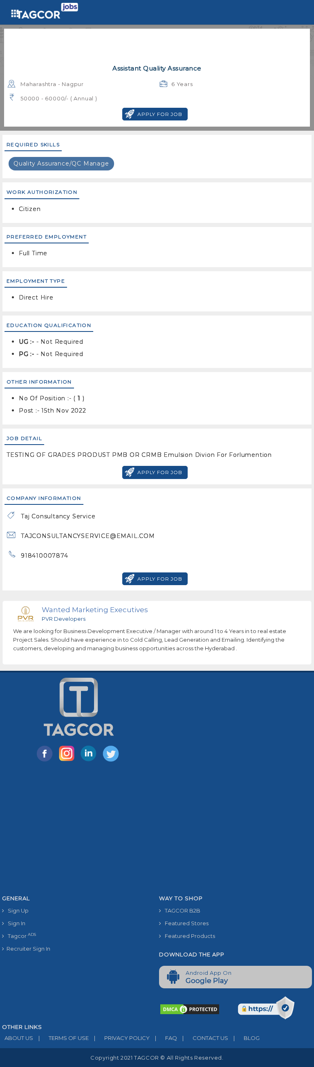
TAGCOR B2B (180, 910)
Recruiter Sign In (27, 948)
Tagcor (20, 935)
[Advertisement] (157, 829)
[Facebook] (46, 761)
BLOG (246, 1038)
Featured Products (188, 936)
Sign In (14, 923)
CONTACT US (205, 1038)
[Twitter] (111, 761)
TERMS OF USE (63, 1038)
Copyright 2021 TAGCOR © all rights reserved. (156, 1057)
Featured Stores (185, 923)
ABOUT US (17, 1038)
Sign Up (16, 910)
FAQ (166, 1038)
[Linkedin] (90, 761)
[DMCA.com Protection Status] (189, 1008)
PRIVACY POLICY (122, 1038)
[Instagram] (68, 761)
